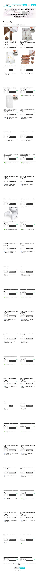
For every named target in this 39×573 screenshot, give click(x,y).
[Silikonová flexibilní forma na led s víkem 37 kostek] (27, 213)
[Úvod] (7, 5)
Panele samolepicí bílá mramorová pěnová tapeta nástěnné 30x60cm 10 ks (10, 110)
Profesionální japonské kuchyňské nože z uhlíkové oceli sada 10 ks (10, 132)
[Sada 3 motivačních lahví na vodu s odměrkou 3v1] (27, 191)
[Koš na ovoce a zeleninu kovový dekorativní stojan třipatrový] (27, 169)
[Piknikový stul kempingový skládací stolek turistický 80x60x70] (11, 258)
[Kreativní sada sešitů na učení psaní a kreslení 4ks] (27, 505)
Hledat (25, 5)
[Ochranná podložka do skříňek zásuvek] (27, 549)
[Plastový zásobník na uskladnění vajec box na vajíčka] (27, 415)
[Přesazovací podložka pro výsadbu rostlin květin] (11, 281)
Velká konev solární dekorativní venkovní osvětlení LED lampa (10, 468)
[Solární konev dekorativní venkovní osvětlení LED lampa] (27, 460)
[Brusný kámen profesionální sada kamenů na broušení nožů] (27, 124)
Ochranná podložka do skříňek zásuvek (26, 557)
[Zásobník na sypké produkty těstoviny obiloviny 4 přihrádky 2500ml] (11, 304)
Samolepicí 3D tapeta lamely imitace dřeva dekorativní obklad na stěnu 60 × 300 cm (10, 42)
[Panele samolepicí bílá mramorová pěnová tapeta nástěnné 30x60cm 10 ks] (11, 102)
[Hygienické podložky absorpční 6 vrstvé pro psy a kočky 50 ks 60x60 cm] (27, 146)
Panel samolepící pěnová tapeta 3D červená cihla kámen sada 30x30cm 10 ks (27, 65)
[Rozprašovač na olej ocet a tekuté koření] (11, 371)
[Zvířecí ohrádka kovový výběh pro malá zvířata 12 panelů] (11, 169)
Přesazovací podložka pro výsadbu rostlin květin (11, 289)
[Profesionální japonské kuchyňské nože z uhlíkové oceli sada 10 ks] (11, 124)
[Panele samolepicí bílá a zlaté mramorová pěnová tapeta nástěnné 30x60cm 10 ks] (11, 57)
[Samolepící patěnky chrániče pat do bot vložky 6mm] (11, 393)
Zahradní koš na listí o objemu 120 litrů (10, 512)
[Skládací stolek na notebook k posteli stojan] (11, 236)
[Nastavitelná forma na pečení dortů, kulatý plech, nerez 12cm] (11, 348)
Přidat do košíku (12, 47)
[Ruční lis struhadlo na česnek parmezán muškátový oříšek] (27, 371)
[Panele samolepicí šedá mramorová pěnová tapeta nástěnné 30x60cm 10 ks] (27, 79)
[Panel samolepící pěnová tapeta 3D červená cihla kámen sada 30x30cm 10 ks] (27, 57)
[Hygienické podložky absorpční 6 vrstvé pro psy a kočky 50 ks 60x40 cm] (11, 146)
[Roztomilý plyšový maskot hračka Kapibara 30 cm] (11, 326)
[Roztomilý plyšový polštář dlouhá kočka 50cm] (27, 527)
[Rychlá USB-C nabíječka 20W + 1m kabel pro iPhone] (27, 482)
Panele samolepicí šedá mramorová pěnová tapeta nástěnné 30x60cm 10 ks (27, 88)
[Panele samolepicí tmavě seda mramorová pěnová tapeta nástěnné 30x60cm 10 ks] (11, 79)
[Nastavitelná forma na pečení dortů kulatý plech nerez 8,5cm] (27, 326)
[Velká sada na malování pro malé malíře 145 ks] (11, 549)
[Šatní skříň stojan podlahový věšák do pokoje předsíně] (11, 527)
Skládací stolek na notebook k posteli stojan (10, 243)
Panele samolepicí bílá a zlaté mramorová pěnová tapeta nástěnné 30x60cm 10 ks (10, 65)
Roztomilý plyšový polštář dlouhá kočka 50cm (27, 534)
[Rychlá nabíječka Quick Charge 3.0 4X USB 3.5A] (11, 482)
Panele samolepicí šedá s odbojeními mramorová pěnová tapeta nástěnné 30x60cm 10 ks (27, 42)
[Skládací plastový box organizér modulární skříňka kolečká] (27, 304)
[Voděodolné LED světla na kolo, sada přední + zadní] (27, 438)
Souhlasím (22, 567)
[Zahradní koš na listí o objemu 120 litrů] (11, 505)
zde (23, 570)
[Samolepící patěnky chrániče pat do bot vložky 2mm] (11, 415)
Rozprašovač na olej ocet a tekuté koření (10, 378)
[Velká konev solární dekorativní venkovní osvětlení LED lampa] (11, 460)
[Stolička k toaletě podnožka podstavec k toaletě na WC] (11, 213)
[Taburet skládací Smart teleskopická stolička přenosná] (27, 102)
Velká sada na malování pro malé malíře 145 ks (11, 557)
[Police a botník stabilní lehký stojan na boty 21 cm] (27, 236)
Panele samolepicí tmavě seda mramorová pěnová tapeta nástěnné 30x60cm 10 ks (10, 88)
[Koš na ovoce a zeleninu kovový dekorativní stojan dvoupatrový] (11, 191)
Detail (11, 69)
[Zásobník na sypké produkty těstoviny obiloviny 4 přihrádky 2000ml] (27, 281)
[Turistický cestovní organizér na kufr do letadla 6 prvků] (27, 258)
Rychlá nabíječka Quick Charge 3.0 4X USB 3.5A (11, 490)
